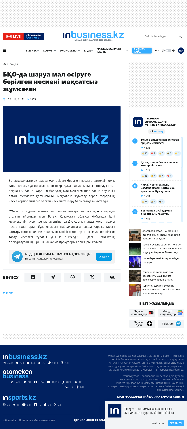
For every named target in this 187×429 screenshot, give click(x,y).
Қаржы (48, 50)
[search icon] (180, 36)
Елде (87, 50)
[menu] (4, 50)
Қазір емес (158, 423)
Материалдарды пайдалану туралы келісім (150, 396)
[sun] (163, 50)
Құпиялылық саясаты (91, 420)
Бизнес (31, 50)
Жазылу (176, 423)
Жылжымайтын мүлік (109, 50)
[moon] (173, 50)
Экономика (68, 50)
